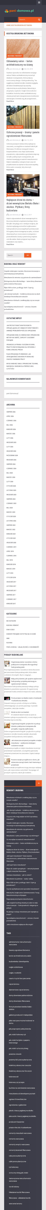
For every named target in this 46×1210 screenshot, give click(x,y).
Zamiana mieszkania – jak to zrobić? (19, 875)
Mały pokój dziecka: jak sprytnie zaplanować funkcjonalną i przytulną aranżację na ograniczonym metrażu (26, 681)
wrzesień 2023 (11, 495)
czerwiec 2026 (11, 420)
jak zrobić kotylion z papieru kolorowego (19, 1041)
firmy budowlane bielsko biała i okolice (20, 1008)
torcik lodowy (14, 1187)
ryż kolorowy (13, 1167)
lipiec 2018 (10, 551)
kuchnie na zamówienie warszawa (22, 1088)
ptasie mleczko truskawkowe (20, 1128)
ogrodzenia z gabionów (17, 1105)
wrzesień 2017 (11, 590)
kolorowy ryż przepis (16, 1082)
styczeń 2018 (11, 577)
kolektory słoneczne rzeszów (20, 1065)
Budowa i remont (15, 56)
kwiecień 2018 (11, 564)
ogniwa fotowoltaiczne (17, 1099)
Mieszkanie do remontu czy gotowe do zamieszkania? (22, 277)
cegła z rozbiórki (15, 973)
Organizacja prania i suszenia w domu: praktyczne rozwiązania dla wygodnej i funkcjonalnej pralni (21, 347)
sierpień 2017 (10, 595)
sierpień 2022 (10, 525)
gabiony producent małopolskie (21, 1015)
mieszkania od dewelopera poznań (22, 1094)
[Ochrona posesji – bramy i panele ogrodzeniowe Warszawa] (23, 117)
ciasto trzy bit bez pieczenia (19, 978)
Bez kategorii (11, 621)
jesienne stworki (15, 1054)
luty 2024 (9, 481)
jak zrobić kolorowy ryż (17, 1034)
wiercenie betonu (15, 1204)
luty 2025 (9, 447)
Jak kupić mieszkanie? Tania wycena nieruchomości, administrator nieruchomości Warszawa (21, 858)
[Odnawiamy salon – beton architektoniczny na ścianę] (23, 48)
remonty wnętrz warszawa (19, 1144)
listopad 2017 (11, 586)
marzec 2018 (10, 569)
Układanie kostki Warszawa (19, 1192)
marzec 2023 (10, 512)
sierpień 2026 (10, 412)
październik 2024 (12, 455)
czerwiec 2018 (11, 556)
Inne (7, 638)
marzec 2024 (10, 477)
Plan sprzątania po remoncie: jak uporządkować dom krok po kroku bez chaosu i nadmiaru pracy (20, 356)
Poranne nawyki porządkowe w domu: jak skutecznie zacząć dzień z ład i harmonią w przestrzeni (26, 762)
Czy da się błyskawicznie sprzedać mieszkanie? (22, 889)
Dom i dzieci (10, 629)
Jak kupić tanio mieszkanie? (16, 865)
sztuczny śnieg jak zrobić (18, 1173)
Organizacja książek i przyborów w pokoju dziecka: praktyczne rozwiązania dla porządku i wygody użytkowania (25, 726)
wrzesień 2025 (11, 442)
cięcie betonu (14, 984)
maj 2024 (9, 473)
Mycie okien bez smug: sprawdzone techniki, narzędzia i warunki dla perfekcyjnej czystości (22, 366)
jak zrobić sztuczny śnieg (18, 1048)
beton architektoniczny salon (20, 956)
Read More (10, 101)
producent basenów (16, 1122)
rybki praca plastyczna (17, 1161)
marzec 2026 (10, 434)
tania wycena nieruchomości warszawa (20, 1179)
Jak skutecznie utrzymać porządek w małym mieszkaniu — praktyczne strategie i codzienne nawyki (26, 743)
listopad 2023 (11, 490)
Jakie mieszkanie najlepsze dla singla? (19, 924)
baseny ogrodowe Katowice (19, 950)
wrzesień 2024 (11, 460)
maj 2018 (9, 560)
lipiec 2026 (10, 416)
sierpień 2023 (10, 499)
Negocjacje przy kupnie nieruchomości (19, 899)
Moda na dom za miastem (20, 712)
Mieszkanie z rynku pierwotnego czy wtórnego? (22, 836)
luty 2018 (9, 573)
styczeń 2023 (11, 516)
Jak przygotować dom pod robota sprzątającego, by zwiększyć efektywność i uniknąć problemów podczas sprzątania (22, 328)
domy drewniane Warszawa (19, 1001)
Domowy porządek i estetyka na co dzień (21, 634)
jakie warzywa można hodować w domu (21, 1022)
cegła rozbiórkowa (16, 967)
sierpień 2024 (10, 464)
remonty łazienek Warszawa (19, 1150)
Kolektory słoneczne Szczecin (20, 1071)
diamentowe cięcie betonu (19, 990)
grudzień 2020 (11, 542)
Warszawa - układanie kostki (19, 1198)
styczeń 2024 (11, 486)
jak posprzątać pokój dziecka (20, 1029)
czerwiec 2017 (11, 599)
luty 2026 (9, 438)
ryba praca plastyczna (17, 1156)
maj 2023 (9, 508)
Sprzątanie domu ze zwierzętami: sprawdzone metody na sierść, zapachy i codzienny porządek (22, 337)
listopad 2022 (11, 521)
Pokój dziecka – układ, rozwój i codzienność (22, 647)
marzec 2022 (10, 529)
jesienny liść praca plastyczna (20, 1060)
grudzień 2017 (11, 582)
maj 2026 (9, 425)
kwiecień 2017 (11, 603)
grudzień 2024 (11, 451)
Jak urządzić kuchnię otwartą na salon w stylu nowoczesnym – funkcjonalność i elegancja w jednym (22, 905)
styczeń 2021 (11, 538)
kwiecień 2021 (11, 534)
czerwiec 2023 (11, 503)
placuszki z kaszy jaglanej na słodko (22, 1116)
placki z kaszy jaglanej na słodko (21, 1111)
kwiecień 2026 (11, 429)
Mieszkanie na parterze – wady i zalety (19, 879)
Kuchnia (9, 643)
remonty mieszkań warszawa (20, 1133)
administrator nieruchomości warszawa (20, 943)
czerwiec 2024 (11, 468)
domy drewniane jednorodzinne (21, 995)
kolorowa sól (13, 1077)
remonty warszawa (16, 1139)
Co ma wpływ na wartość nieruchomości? (20, 839)
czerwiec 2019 (11, 547)
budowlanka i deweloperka (19, 961)
